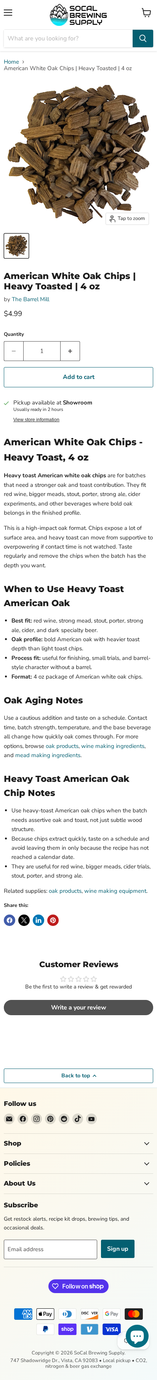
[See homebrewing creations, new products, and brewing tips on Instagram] (36, 1119)
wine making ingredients (112, 746)
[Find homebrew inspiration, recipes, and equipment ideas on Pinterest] (50, 1119)
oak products (62, 746)
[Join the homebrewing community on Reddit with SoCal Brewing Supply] (64, 1119)
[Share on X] (24, 920)
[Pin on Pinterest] (53, 920)
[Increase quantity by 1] (70, 351)
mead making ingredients (47, 755)
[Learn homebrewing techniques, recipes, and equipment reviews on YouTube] (91, 1119)
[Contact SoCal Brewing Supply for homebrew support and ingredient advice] (9, 1119)
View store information (36, 419)
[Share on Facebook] (9, 920)
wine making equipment (115, 891)
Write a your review (78, 1007)
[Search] (143, 38)
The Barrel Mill (30, 299)
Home (11, 62)
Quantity (14, 334)
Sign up (117, 1249)
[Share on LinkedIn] (38, 920)
